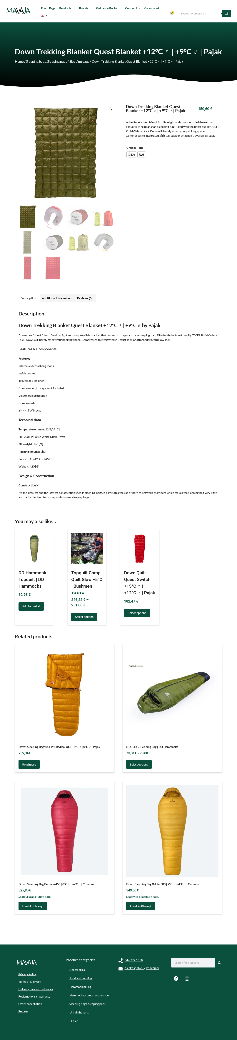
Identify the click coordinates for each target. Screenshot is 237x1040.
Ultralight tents (79, 1012)
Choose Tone (134, 147)
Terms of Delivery (29, 981)
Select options (84, 617)
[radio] (131, 154)
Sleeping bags (79, 61)
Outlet (73, 1021)
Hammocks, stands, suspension (89, 995)
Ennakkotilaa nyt (33, 906)
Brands (83, 8)
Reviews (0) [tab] (84, 298)
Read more (29, 764)
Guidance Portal (106, 8)
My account (151, 8)
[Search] (226, 13)
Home (19, 61)
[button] (110, 108)
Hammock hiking (80, 986)
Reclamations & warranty (34, 996)
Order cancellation (30, 1004)
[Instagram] (187, 978)
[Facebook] (176, 978)
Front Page (48, 8)
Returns (23, 1011)
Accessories (77, 969)
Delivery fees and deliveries (35, 989)
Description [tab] (28, 298)
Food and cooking (80, 978)
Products (65, 8)
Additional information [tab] (56, 298)
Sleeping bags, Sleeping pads (46, 61)
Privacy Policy (27, 974)
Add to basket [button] (31, 606)
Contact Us (132, 8)
